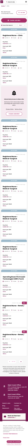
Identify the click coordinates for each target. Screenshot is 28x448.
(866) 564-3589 (12, 390)
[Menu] (26, 2)
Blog (3, 406)
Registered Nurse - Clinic (13, 35)
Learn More (11, 417)
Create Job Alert (15, 20)
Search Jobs (6, 403)
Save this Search (8, 25)
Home (3, 6)
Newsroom (5, 408)
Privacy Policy (6, 437)
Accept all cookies (14, 441)
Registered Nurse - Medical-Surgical (10, 64)
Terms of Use (18, 109)
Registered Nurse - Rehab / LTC (13, 307)
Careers (16, 406)
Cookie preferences (10, 434)
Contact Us (17, 403)
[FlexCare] (2, 2)
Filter (23, 12)
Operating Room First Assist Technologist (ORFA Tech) (14, 278)
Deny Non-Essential (14, 444)
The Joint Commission (18, 408)
